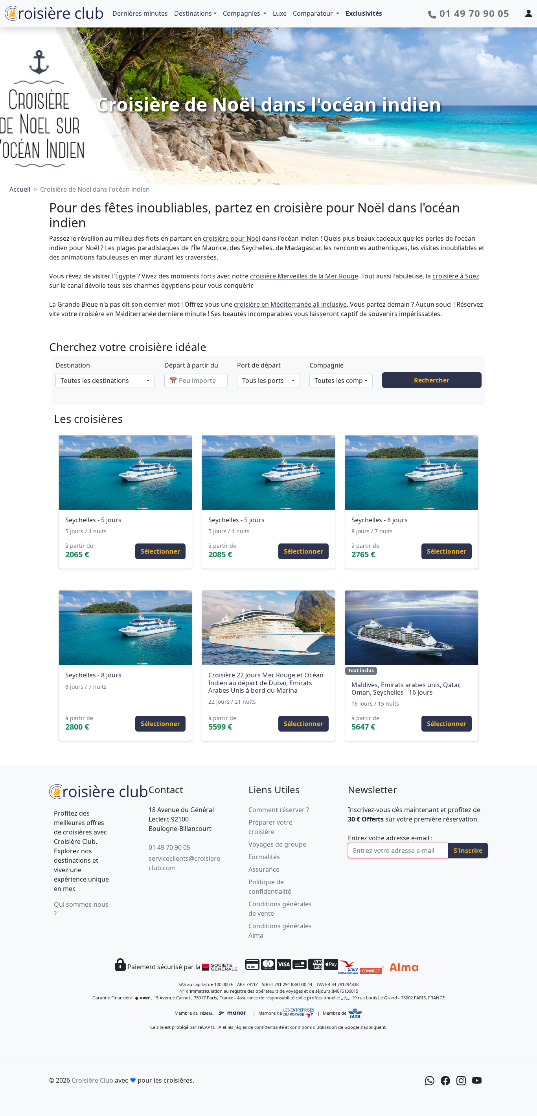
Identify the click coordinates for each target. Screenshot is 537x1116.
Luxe (280, 13)
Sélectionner (160, 551)
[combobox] (105, 380)
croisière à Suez (455, 276)
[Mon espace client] (528, 13)
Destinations (193, 13)
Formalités (264, 857)
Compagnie (326, 365)
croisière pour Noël (231, 238)
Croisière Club (92, 1080)
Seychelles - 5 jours (93, 520)
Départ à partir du (191, 365)
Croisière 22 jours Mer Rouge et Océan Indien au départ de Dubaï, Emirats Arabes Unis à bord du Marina (266, 682)
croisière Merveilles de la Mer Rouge (304, 276)
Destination (72, 365)
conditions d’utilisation (313, 1027)
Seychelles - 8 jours (379, 520)
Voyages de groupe (277, 844)
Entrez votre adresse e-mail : (390, 838)
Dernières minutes (140, 13)
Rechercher (431, 380)
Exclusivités (364, 13)
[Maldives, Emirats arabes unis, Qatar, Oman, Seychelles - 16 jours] (411, 628)
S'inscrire (468, 850)
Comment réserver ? (278, 809)
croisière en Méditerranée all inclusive (290, 304)
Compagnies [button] (242, 13)
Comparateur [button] (314, 13)
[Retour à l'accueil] (98, 790)
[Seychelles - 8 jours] (411, 472)
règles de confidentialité (259, 1027)
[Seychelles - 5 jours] (125, 472)
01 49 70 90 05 (169, 847)
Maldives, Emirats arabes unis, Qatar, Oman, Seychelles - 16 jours (406, 689)
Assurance (264, 869)
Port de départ (259, 365)
